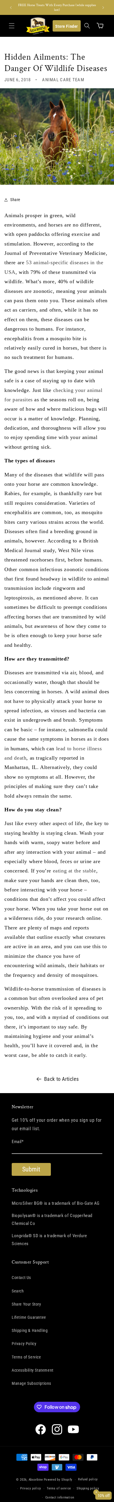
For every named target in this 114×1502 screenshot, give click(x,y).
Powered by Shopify (58, 1480)
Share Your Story (26, 1304)
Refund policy (88, 1479)
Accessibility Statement (32, 1370)
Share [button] (15, 199)
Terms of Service (26, 1357)
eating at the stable (74, 871)
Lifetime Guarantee (29, 1317)
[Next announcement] (103, 7)
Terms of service (59, 1488)
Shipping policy (88, 1488)
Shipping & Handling (30, 1330)
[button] (11, 25)
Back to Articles (61, 1079)
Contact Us (21, 1277)
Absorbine (36, 1480)
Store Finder (66, 26)
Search (18, 1291)
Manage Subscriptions (31, 1383)
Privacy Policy (24, 1343)
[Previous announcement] (10, 7)
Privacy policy (30, 1488)
